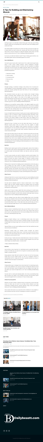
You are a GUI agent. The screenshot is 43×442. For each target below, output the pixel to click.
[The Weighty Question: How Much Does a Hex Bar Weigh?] (12, 306)
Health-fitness (6, 7)
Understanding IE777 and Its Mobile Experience (18, 355)
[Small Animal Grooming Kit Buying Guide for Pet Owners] (6, 362)
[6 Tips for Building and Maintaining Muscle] (21, 28)
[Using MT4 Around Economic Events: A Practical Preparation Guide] (6, 351)
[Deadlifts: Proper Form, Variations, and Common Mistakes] (12, 322)
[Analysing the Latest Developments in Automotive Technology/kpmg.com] (6, 395)
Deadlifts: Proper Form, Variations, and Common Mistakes (11, 329)
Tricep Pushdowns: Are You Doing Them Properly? (30, 313)
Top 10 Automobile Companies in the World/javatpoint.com (21, 399)
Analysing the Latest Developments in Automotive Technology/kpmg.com (23, 393)
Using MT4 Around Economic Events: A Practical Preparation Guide (22, 349)
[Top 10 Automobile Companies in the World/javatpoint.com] (6, 400)
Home (4, 4)
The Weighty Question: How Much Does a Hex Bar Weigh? (12, 313)
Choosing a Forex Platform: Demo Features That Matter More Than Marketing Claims (19, 342)
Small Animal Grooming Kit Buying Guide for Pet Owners (20, 360)
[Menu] (4, 2)
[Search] (38, 2)
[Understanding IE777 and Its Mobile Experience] (6, 357)
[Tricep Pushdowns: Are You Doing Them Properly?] (31, 306)
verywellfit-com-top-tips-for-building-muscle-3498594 (13, 294)
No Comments (20, 14)
